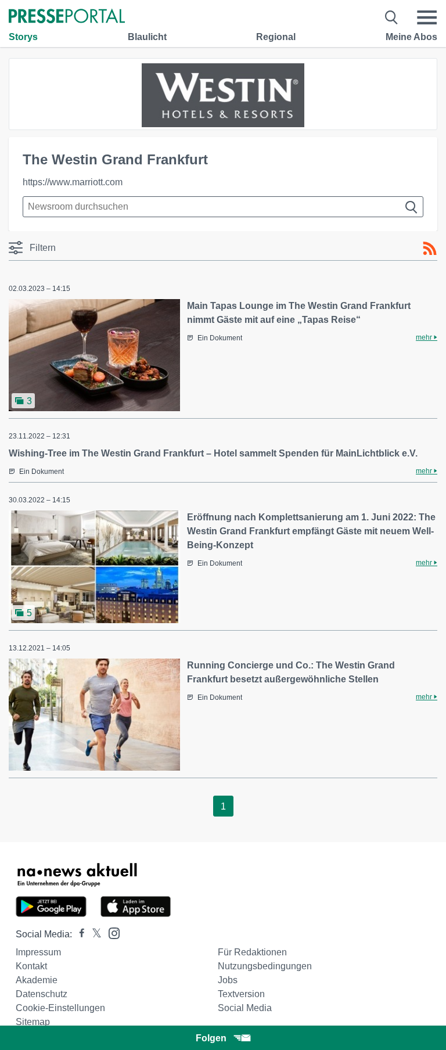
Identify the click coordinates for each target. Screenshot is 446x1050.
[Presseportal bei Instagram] (111, 932)
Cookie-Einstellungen (60, 1008)
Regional (276, 37)
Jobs (228, 980)
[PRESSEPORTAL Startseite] (67, 17)
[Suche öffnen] (391, 17)
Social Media (245, 1008)
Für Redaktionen (252, 952)
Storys (23, 37)
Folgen (211, 1038)
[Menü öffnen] (426, 17)
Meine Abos (411, 37)
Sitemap (33, 1022)
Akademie (36, 980)
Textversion (241, 994)
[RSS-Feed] (429, 248)
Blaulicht (147, 37)
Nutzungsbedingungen (265, 966)
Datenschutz (41, 994)
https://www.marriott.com (73, 182)
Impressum (38, 952)
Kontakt (31, 966)
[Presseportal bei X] (93, 934)
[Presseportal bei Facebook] (78, 934)
